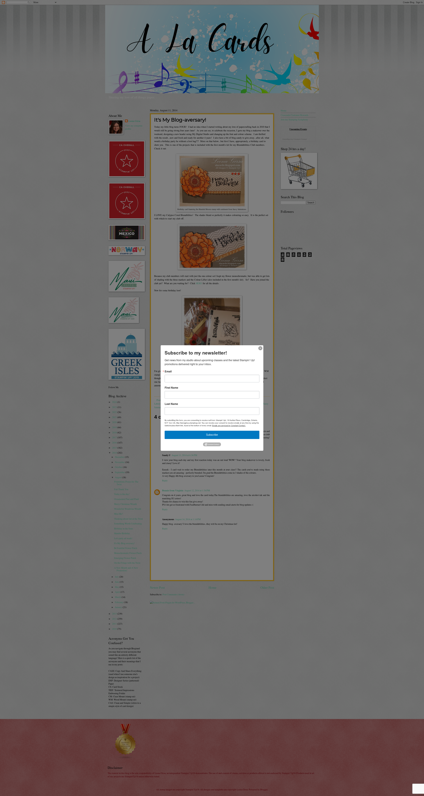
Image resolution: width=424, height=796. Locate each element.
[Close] (260, 348)
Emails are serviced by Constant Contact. (229, 425)
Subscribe (212, 434)
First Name (171, 387)
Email (168, 371)
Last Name (171, 404)
